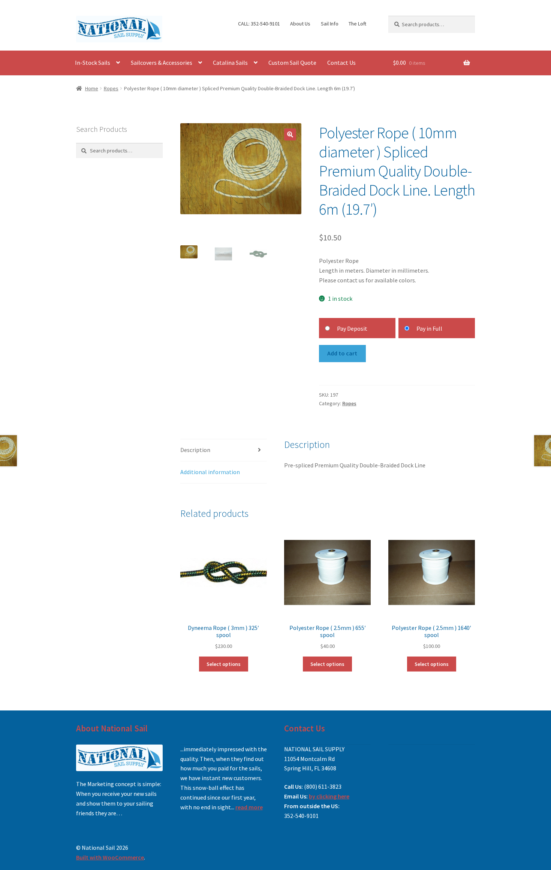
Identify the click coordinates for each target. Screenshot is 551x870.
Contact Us (341, 62)
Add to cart (342, 353)
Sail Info (329, 23)
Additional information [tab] (210, 472)
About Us (300, 23)
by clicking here (329, 796)
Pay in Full (429, 328)
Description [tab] (195, 450)
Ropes (111, 88)
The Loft (357, 23)
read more (249, 807)
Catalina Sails (230, 62)
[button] (290, 134)
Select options (224, 664)
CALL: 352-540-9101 (259, 23)
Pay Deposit (352, 328)
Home (91, 88)
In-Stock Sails (92, 62)
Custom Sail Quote (292, 62)
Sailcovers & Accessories (161, 62)
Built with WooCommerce (110, 857)
